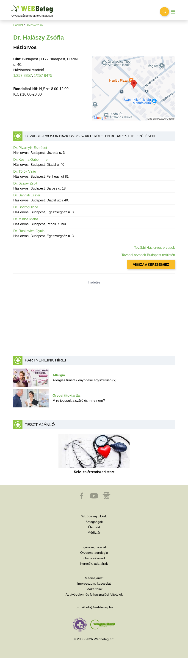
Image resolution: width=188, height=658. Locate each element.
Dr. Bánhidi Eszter (26, 195)
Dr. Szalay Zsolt (25, 183)
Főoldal (18, 25)
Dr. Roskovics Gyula (28, 231)
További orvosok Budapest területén (148, 255)
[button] (82, 498)
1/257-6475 (43, 76)
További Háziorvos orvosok (154, 247)
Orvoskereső (34, 25)
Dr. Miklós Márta (25, 219)
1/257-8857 (22, 76)
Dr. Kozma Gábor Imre (30, 159)
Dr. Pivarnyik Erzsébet (30, 148)
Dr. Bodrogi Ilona (25, 207)
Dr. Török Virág (24, 171)
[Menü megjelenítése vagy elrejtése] (173, 11)
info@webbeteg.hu (99, 607)
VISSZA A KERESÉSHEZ (151, 264)
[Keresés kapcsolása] (164, 11)
